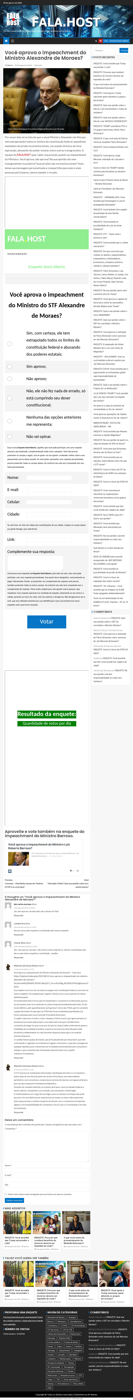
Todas (49, 1379)
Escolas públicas (54, 1342)
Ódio (49, 1388)
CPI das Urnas (53, 1330)
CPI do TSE (67, 1330)
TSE (58, 1379)
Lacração (61, 1354)
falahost (10, 65)
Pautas (71, 1363)
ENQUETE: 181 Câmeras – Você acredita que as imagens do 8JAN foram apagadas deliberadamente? (109, 590)
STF (80, 1375)
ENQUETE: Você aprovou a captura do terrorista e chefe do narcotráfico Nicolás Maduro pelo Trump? (110, 303)
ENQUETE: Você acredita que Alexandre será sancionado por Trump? (107, 527)
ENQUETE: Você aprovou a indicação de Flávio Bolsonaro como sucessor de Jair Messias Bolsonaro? (109, 336)
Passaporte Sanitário (55, 1363)
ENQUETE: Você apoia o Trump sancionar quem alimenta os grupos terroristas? (109, 97)
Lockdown (51, 1359)
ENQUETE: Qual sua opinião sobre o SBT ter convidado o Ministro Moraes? (109, 323)
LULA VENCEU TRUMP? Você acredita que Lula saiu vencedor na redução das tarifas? (110, 397)
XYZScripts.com (77, 1398)
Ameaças (72, 1317)
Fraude (50, 1346)
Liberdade (73, 1354)
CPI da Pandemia (78, 1325)
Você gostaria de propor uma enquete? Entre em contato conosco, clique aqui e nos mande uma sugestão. (23, 1320)
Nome (8, 1165)
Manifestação (65, 1359)
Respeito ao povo (68, 1375)
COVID (64, 1325)
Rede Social (52, 1375)
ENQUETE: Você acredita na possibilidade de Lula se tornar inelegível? (107, 225)
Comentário (11, 1128)
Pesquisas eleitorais (55, 1371)
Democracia (75, 1334)
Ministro (78, 1359)
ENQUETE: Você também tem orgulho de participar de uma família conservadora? (110, 213)
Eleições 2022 (64, 1338)
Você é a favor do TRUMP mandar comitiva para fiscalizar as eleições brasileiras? (109, 171)
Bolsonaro (62, 1321)
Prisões (71, 1371)
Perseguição (69, 1367)
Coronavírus (52, 1325)
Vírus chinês (78, 1384)
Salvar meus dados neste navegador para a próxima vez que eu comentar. (40, 1194)
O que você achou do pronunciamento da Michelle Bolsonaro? (74, 1240)
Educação (51, 1338)
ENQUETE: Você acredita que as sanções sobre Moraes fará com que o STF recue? (110, 461)
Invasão (50, 1354)
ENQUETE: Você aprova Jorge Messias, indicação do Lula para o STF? (108, 159)
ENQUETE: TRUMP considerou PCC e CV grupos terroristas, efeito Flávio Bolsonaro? (110, 130)
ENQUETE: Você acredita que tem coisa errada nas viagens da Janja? (110, 662)
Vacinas (50, 1384)
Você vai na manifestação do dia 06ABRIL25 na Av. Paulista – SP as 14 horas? (110, 602)
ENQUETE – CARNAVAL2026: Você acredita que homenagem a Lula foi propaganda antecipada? (109, 201)
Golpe (59, 1346)
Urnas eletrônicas (71, 1379)
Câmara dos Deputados (56, 1334)
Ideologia (51, 1350)
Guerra (68, 1346)
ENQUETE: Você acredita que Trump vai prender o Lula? (17, 1240)
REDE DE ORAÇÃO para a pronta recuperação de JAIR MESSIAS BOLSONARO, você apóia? (107, 560)
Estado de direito (71, 1342)
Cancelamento (76, 1321)
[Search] (96, 40)
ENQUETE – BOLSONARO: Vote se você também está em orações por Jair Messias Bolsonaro (109, 360)
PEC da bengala (53, 1367)
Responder (19, 915)
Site (6, 1184)
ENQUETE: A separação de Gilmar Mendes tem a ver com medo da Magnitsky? (108, 348)
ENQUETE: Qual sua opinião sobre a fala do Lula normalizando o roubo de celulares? (110, 109)
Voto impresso (63, 1384)
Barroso (50, 1321)
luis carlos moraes (22, 904)
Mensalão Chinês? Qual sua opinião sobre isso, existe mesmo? (68, 883)
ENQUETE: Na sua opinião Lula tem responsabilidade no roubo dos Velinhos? (109, 539)
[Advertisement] (47, 652)
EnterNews (80, 1394)
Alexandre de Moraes (56, 1317)
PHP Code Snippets (56, 1398)
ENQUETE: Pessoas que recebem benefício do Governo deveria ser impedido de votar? (108, 76)
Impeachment (64, 1350)
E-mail (8, 1175)
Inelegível (78, 1350)
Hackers (78, 1346)
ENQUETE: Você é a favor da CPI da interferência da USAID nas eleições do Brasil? (109, 473)
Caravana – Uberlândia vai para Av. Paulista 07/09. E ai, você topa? (24, 883)
